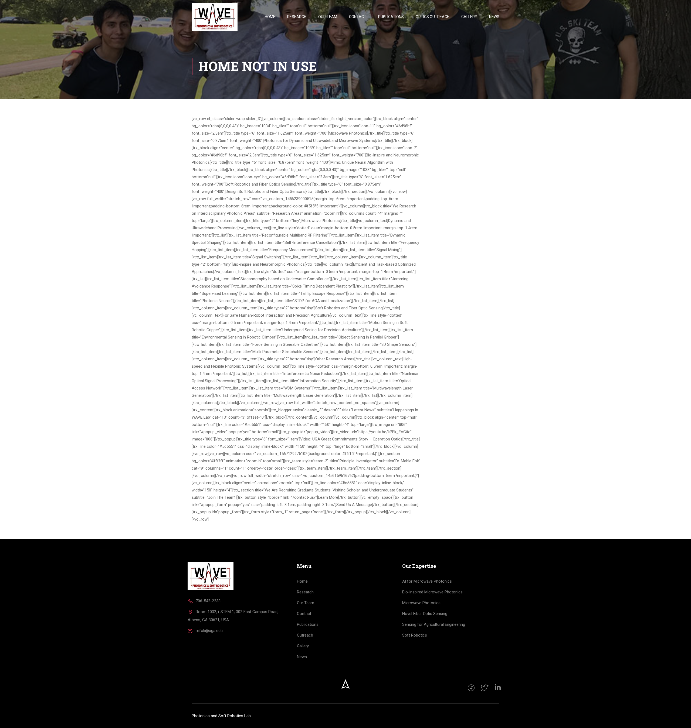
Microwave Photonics (421, 602)
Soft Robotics (414, 635)
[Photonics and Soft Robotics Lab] (210, 575)
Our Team (327, 17)
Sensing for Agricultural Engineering (433, 624)
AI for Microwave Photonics (427, 581)
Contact (357, 17)
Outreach (305, 635)
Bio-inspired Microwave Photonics (432, 592)
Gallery (469, 17)
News (494, 17)
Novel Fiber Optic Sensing (424, 613)
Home (270, 17)
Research (296, 17)
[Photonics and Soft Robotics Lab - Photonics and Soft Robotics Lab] (215, 17)
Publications (391, 17)
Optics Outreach (432, 17)
